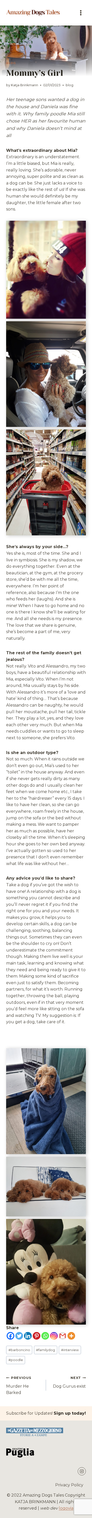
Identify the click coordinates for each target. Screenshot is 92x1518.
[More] (71, 1336)
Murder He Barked (18, 1385)
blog (11, 63)
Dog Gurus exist (69, 1382)
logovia (66, 1508)
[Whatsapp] (45, 1336)
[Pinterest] (36, 1336)
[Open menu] (80, 12)
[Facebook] (10, 1336)
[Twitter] (19, 1336)
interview (70, 1350)
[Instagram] (54, 1336)
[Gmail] (62, 1336)
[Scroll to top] (79, 1510)
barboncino (19, 1350)
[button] (46, 270)
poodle (15, 1360)
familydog (45, 1350)
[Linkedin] (28, 1336)
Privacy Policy (69, 1485)
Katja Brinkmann (24, 85)
